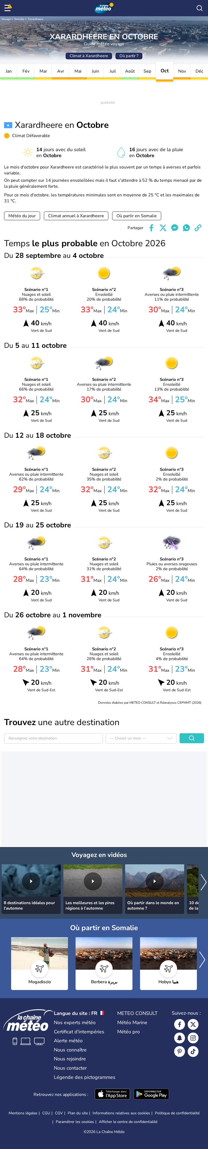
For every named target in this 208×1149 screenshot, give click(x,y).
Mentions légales (23, 1113)
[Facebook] (179, 1024)
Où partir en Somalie (136, 216)
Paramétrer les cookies (75, 1122)
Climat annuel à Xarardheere (76, 216)
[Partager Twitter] (163, 227)
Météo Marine (132, 1022)
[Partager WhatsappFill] (186, 227)
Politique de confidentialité (177, 1113)
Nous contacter (70, 1068)
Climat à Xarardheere (89, 56)
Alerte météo (68, 1040)
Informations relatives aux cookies (121, 1113)
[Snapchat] (179, 1038)
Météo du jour (22, 216)
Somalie (19, 19)
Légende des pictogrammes (84, 1077)
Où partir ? (128, 56)
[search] (199, 8)
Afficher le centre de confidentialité (128, 1122)
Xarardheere (35, 19)
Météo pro (128, 1031)
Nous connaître (70, 1050)
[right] (203, 883)
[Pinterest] (179, 1051)
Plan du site (78, 1113)
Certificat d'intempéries (79, 1031)
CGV (59, 1113)
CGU (46, 1113)
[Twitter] (193, 1024)
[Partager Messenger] (174, 227)
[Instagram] (193, 1038)
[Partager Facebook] (151, 227)
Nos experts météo (75, 1022)
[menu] (8, 8)
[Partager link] (198, 227)
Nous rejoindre (70, 1059)
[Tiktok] (193, 1051)
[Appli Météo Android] (151, 1095)
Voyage (6, 19)
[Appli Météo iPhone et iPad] (112, 1095)
